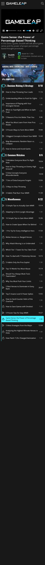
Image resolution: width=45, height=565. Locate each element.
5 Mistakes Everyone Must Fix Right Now (20, 161)
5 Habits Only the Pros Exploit (18, 262)
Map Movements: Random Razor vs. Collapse (20, 142)
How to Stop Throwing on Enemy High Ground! (21, 167)
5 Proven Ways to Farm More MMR (20, 130)
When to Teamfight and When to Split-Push (21, 111)
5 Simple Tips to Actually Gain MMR (20, 205)
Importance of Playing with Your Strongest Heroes (18, 104)
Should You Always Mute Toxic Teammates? (18, 275)
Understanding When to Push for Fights (21, 98)
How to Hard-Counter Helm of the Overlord (19, 300)
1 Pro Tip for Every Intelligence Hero (20, 231)
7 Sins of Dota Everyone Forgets (18, 180)
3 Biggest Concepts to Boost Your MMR (21, 136)
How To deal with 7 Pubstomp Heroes (21, 256)
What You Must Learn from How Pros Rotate (20, 123)
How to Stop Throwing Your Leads (19, 92)
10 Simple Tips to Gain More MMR (19, 218)
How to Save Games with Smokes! (19, 306)
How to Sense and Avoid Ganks (18, 149)
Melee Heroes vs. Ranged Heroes (19, 237)
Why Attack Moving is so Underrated (20, 243)
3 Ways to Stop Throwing (16, 186)
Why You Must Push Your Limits (18, 281)
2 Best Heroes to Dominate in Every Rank (20, 287)
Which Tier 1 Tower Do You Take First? (21, 250)
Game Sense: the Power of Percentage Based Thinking (21, 319)
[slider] (11, 31)
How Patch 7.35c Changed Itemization (21, 338)
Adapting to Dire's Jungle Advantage (20, 212)
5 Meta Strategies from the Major (19, 325)
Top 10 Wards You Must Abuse (18, 268)
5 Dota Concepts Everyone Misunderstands (16, 174)
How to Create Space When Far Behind (21, 224)
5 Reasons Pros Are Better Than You (20, 117)
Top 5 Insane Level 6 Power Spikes (19, 294)
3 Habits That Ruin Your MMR (17, 193)
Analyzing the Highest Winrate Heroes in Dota (22, 331)
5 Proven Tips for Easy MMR (17, 313)
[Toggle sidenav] (3, 3)
